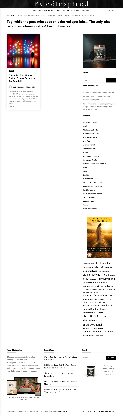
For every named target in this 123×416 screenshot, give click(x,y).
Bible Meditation (88, 267)
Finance (85, 286)
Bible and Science (88, 263)
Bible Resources (89, 137)
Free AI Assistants (73, 10)
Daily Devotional (106, 278)
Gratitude (91, 286)
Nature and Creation (90, 160)
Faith (109, 283)
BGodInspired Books (90, 130)
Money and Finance (90, 156)
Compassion (92, 279)
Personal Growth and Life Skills (94, 164)
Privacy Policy (92, 411)
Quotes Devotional (92, 309)
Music (86, 299)
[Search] (109, 10)
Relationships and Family (92, 182)
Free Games (86, 10)
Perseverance (108, 299)
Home (34, 10)
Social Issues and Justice (92, 194)
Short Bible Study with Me (92, 186)
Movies (108, 295)
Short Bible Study (92, 320)
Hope (84, 289)
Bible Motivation (103, 267)
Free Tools (61, 10)
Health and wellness (103, 286)
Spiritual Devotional (90, 198)
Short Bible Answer (94, 316)
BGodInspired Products (47, 10)
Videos (85, 205)
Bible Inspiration (103, 263)
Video (110, 331)
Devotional (87, 283)
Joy (103, 289)
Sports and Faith (89, 201)
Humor (85, 152)
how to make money (91, 289)
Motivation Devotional (93, 295)
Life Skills (108, 289)
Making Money (94, 292)
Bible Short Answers (92, 271)
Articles (85, 126)
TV (104, 332)
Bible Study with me (94, 274)
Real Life (86, 175)
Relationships (88, 179)
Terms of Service (105, 411)
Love (114, 289)
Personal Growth (100, 302)
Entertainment (88, 145)
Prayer (85, 167)
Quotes (11, 70)
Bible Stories (105, 271)
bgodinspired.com (18, 87)
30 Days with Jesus (90, 122)
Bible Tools (87, 141)
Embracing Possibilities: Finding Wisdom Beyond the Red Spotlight (22, 78)
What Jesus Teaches (91, 209)
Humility (100, 289)
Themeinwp (63, 411)
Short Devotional (89, 190)
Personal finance (88, 302)
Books (85, 279)
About (114, 411)
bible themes (110, 275)
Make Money (86, 292)
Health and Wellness (90, 149)
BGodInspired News (90, 134)
